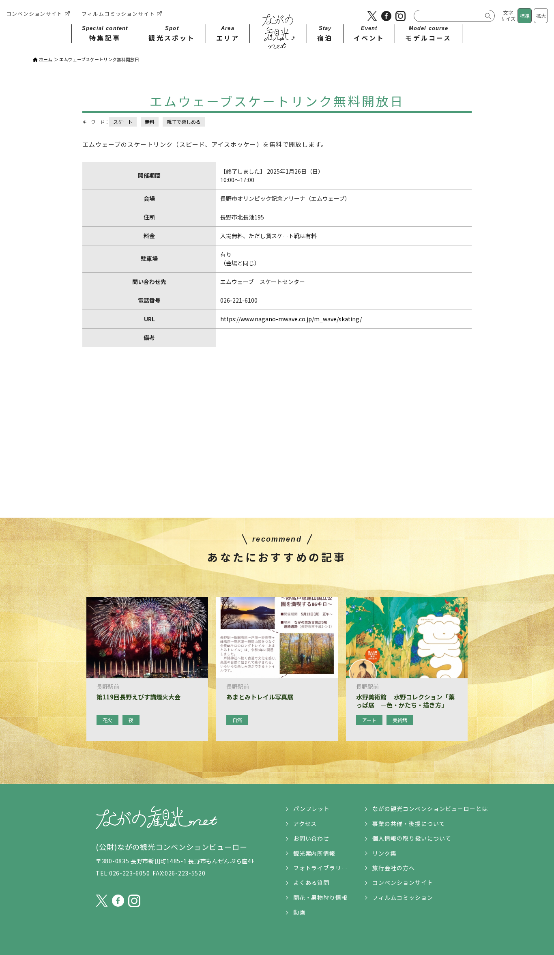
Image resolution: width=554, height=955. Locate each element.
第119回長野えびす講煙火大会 (138, 697)
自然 (237, 719)
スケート (123, 121)
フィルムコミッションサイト (118, 13)
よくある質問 (311, 882)
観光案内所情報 (314, 853)
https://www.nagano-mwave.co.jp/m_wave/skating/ (291, 319)
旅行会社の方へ (393, 868)
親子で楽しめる (184, 121)
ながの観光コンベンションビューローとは (430, 808)
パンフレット (311, 808)
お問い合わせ (311, 838)
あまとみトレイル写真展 (259, 697)
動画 (299, 912)
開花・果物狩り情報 (320, 897)
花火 (107, 719)
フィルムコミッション (402, 897)
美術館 (400, 719)
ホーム (45, 59)
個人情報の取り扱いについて (411, 838)
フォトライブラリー (320, 868)
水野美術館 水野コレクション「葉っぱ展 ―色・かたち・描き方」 (405, 701)
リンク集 (384, 853)
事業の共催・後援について (408, 823)
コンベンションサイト (34, 13)
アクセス (305, 823)
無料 (150, 121)
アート (369, 719)
